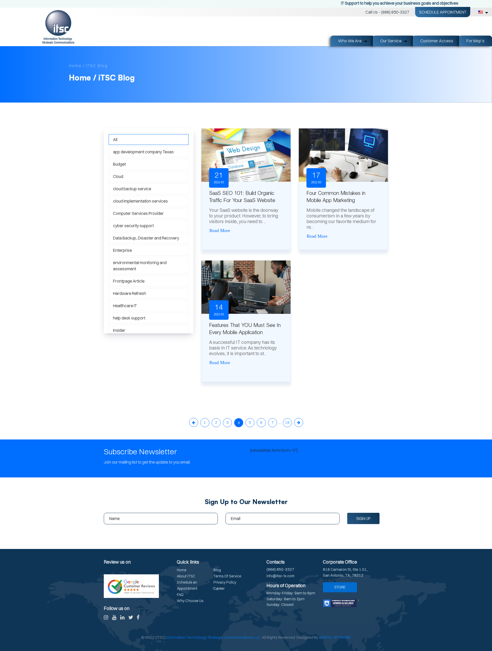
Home (181, 570)
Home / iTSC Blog (88, 65)
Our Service (391, 40)
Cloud (118, 176)
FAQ (180, 594)
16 (287, 422)
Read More (219, 230)
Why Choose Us (190, 600)
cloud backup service (132, 188)
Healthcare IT (125, 305)
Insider (119, 330)
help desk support (129, 318)
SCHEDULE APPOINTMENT (442, 12)
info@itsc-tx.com (280, 576)
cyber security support (133, 225)
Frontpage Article (129, 281)
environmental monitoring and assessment (140, 265)
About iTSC (186, 576)
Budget (119, 164)
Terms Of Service (227, 576)
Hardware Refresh (129, 293)
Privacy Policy (224, 582)
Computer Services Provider (138, 213)
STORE (340, 587)
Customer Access (436, 40)
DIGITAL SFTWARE (335, 637)
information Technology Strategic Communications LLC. (213, 637)
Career (219, 588)
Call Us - (387, 12)
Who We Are (350, 40)
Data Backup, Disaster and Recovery (146, 238)
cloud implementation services (140, 201)
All (115, 139)
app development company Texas (143, 151)
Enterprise (122, 250)
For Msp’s (475, 40)
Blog (217, 570)
